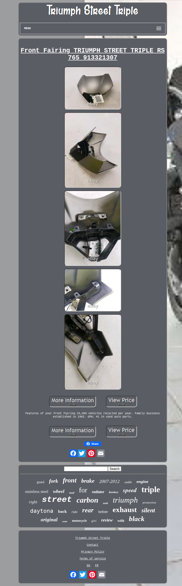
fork (53, 481)
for (83, 490)
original (49, 519)
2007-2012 (109, 481)
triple (150, 489)
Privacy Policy (92, 552)
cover (64, 521)
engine (142, 481)
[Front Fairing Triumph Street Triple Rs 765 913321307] (93, 88)
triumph (125, 500)
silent (148, 510)
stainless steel (36, 491)
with (121, 520)
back (62, 511)
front (70, 480)
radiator (98, 492)
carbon (87, 500)
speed (130, 490)
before (103, 512)
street (57, 499)
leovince (113, 492)
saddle (128, 482)
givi (93, 520)
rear (88, 510)
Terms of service (92, 558)
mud (71, 492)
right (33, 502)
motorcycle (79, 520)
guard (40, 482)
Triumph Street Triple (92, 538)
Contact (92, 545)
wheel (58, 491)
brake (88, 481)
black (137, 518)
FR (96, 565)
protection (149, 502)
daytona (41, 511)
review (107, 520)
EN (88, 565)
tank (105, 503)
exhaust (125, 509)
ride (74, 512)
